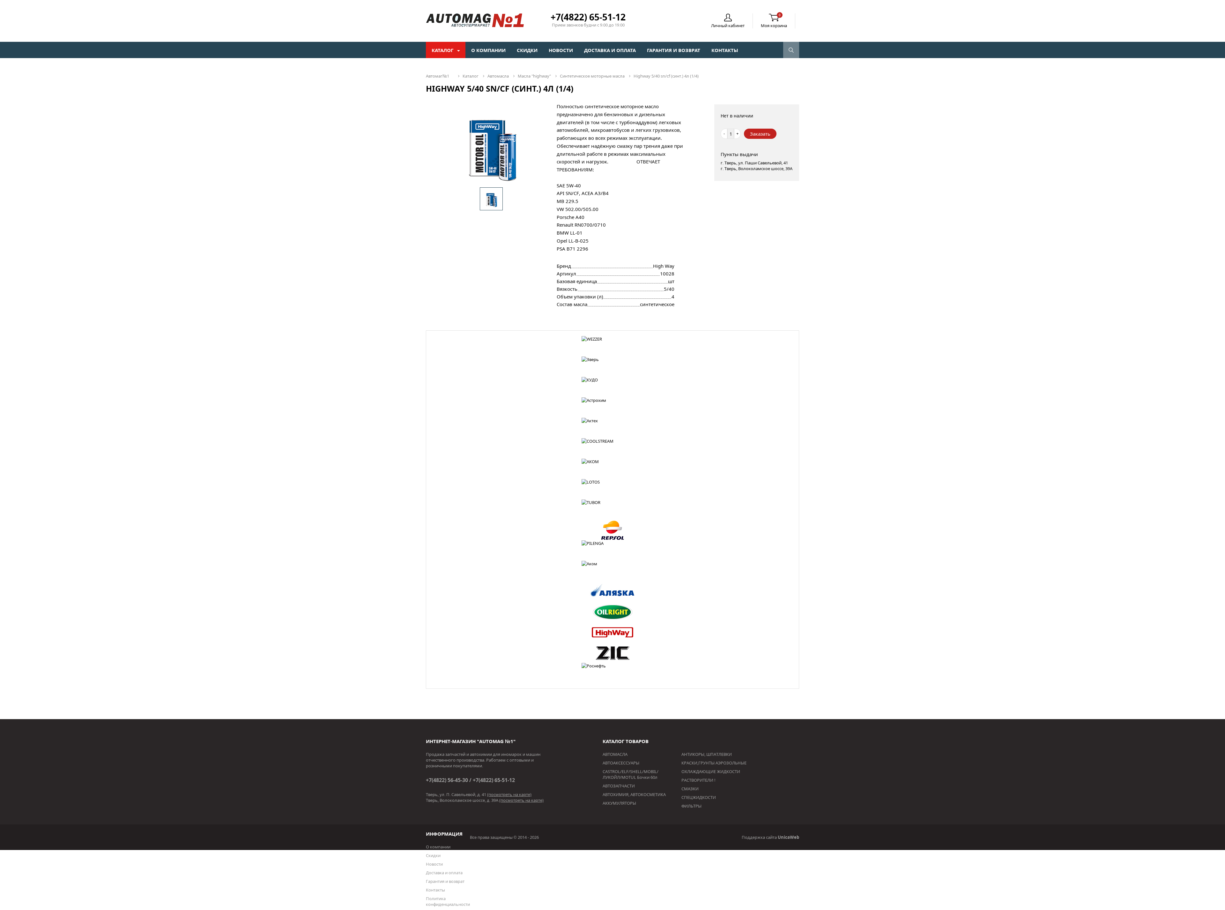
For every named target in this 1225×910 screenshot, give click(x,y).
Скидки (527, 50)
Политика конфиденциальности (448, 901)
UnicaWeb (788, 837)
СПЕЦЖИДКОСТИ (698, 797)
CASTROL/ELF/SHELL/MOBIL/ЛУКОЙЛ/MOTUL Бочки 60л (630, 774)
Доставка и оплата (610, 50)
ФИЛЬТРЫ (691, 806)
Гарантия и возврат (673, 50)
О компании (488, 50)
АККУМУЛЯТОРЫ (619, 803)
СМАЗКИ (690, 789)
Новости (561, 50)
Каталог (443, 50)
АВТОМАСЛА (615, 754)
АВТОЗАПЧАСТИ (619, 786)
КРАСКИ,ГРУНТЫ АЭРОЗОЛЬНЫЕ (713, 763)
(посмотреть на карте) (509, 794)
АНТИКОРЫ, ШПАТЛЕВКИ (706, 754)
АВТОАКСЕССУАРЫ (621, 763)
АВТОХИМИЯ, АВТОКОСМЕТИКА (634, 794)
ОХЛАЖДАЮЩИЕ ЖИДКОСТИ (710, 771)
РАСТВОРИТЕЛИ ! (698, 780)
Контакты (724, 50)
